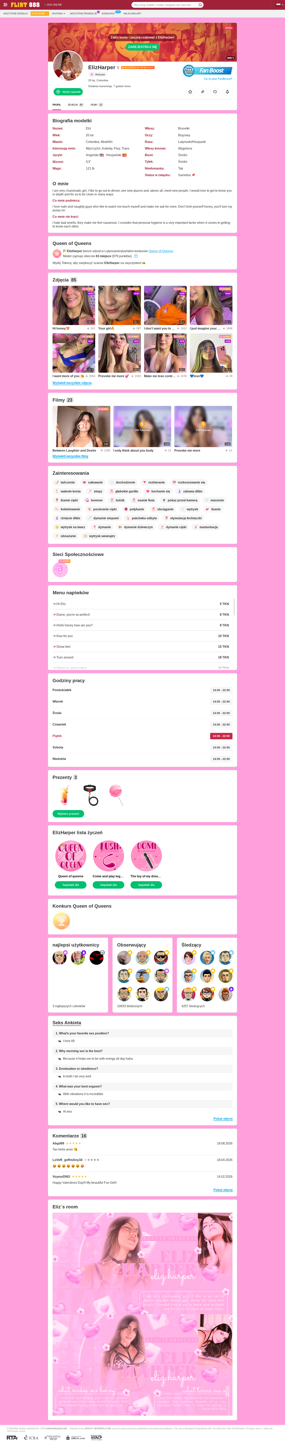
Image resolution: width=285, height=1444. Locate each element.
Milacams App (132, 13)
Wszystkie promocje (83, 13)
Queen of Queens (161, 251)
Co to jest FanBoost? (218, 78)
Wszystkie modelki (15, 13)
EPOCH (88, 1428)
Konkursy (108, 13)
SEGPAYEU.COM (102, 1428)
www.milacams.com (56, 1428)
